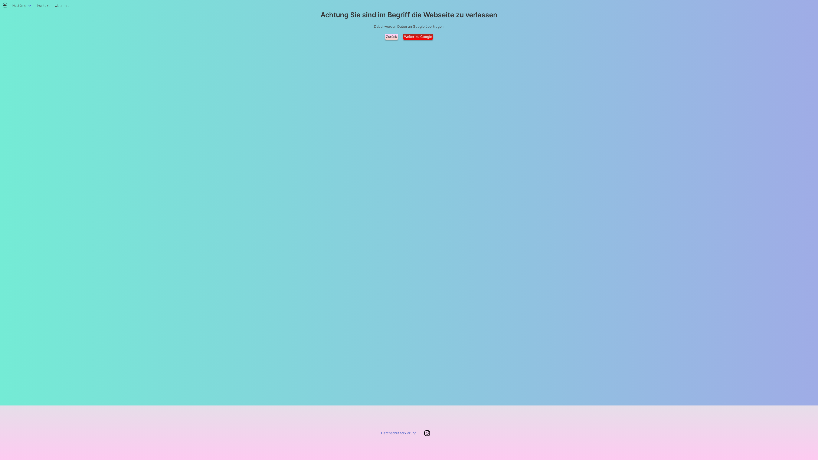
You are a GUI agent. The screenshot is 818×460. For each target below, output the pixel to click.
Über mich (63, 5)
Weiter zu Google (418, 36)
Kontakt (43, 5)
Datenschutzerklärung (398, 433)
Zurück (391, 36)
